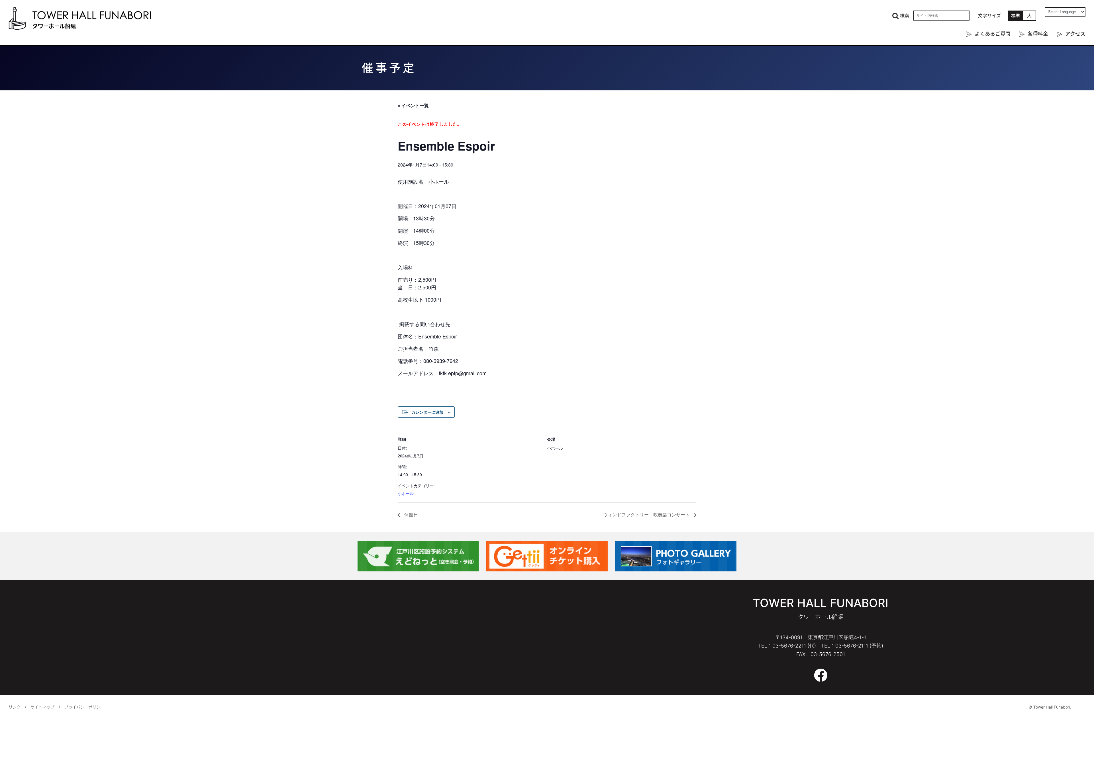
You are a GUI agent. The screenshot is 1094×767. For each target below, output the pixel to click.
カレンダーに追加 (427, 412)
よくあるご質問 (993, 34)
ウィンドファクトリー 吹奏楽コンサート (647, 514)
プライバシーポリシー (84, 707)
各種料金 (1038, 34)
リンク (15, 707)
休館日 (410, 514)
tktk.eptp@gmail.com (463, 373)
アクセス (1075, 34)
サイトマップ (42, 707)
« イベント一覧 (413, 105)
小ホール (406, 493)
